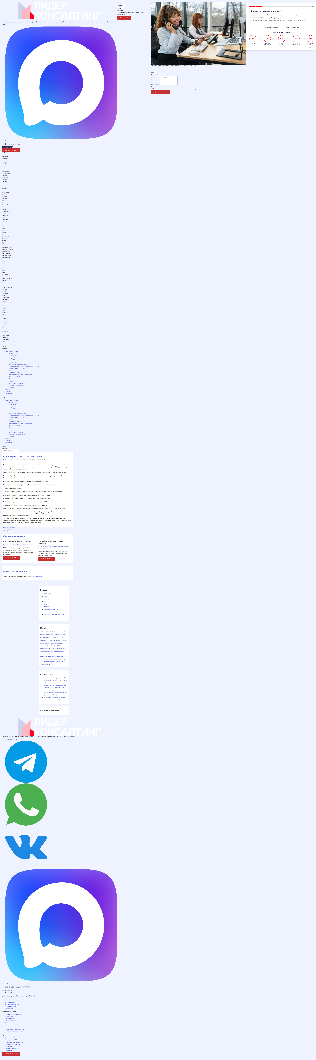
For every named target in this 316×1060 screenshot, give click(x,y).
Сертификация (48, 617)
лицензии (63, 646)
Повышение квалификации (51, 609)
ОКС (51, 637)
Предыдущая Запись (9, 528)
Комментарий (155, 85)
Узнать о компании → (293, 27)
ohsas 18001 (62, 632)
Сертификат (44, 640)
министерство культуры (47, 648)
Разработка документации (16, 372)
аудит (48, 643)
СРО (62, 637)
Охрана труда (13, 355)
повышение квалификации (51, 651)
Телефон (120, 5)
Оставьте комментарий (9, 544)
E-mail (119, 8)
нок (55, 648)
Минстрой (54, 634)
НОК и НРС (12, 360)
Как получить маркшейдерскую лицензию (50, 542)
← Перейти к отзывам (270, 27)
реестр (60, 653)
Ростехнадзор (56, 637)
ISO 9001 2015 (49, 632)
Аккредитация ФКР (14, 376)
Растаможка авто (14, 379)
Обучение (46, 606)
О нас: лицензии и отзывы (16, 383)
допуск (52, 643)
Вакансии (11, 387)
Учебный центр (13, 353)
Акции (8, 391)
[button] (59, 397)
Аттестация (44, 634)
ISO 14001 (56, 632)
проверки (61, 651)
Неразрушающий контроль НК (17, 368)
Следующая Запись (8, 530)
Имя (118, 3)
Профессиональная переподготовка (54, 614)
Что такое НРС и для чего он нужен (17, 541)
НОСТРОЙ (43, 637)
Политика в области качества (17, 385)
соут (55, 656)
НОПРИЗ (62, 634)
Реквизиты (9, 394)
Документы (47, 596)
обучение (59, 648)
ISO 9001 (42, 632)
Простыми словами (22, 544)
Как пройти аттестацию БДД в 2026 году (55, 685)
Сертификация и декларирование (18, 364)
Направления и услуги (12, 351)
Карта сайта (5, 984)
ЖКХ (49, 634)
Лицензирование (13, 362)
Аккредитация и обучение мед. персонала (20, 374)
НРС (48, 637)
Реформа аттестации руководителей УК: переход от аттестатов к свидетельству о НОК (55, 680)
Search (4, 446)
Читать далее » (11, 558)
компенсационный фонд (52, 646)
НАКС (10, 370)
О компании (9, 381)
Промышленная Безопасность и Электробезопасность (24, 366)
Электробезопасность (54, 640)
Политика (120, 10)
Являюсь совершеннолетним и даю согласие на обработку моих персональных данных (180, 89)
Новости (8, 389)
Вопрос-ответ (47, 593)
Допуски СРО (12, 358)
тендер (59, 656)
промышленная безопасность (48, 654)
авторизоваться (37, 576)
